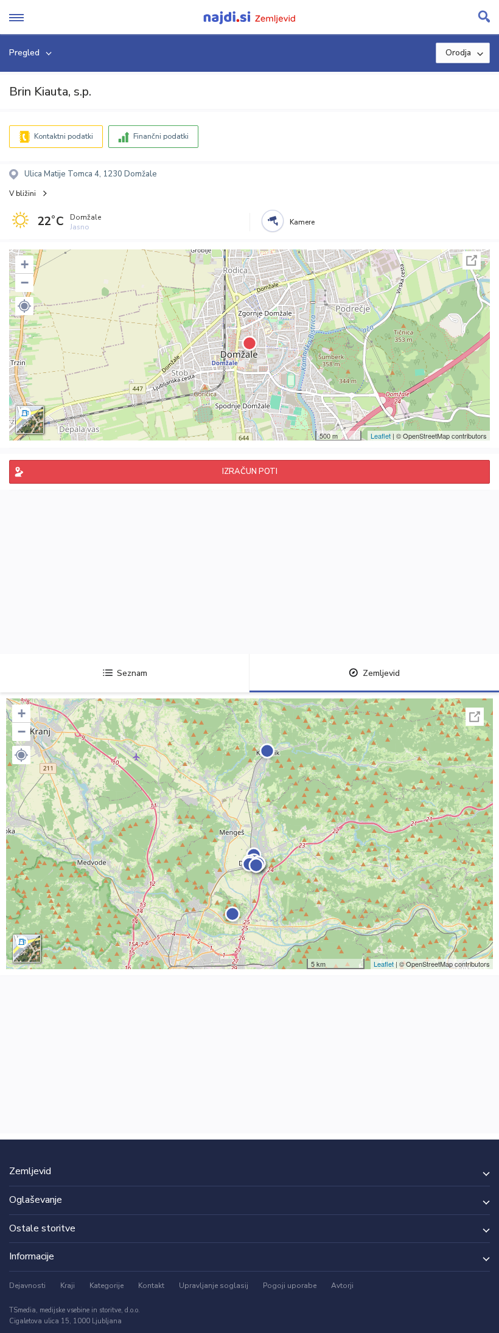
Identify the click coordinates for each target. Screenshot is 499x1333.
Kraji (67, 1285)
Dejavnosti (27, 1285)
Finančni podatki (161, 136)
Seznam (132, 673)
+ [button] (25, 264)
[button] (24, 306)
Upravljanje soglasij (213, 1285)
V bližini (22, 193)
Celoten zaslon (471, 260)
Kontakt (151, 1285)
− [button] (25, 282)
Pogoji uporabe (289, 1285)
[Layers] (29, 419)
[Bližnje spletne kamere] (273, 221)
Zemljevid (381, 673)
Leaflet (381, 435)
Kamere (302, 222)
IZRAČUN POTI (249, 471)
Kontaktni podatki (63, 136)
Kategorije (106, 1285)
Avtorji (342, 1285)
